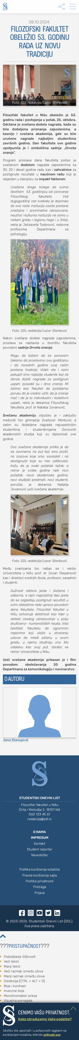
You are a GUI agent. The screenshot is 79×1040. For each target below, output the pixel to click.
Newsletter (39, 855)
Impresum (39, 838)
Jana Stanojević (16, 740)
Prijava (39, 893)
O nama (39, 832)
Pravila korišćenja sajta (39, 875)
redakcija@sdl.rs (39, 819)
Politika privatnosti (39, 881)
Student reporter (39, 849)
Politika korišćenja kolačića (39, 869)
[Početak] (5, 6)
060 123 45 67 (39, 814)
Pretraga (39, 887)
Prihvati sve (52, 1035)
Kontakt (39, 843)
